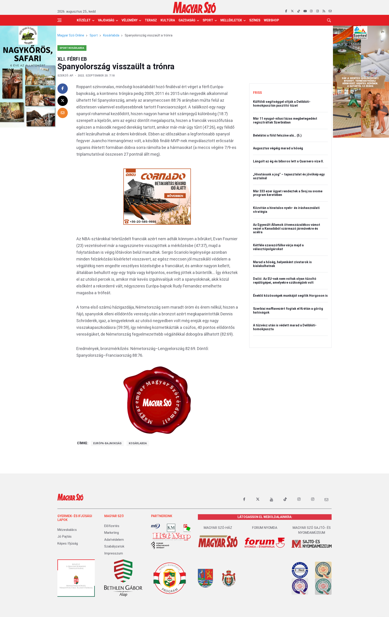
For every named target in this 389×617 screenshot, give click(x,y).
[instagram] (311, 11)
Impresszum (113, 553)
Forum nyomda (264, 528)
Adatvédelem (114, 540)
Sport (208, 20)
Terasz (151, 20)
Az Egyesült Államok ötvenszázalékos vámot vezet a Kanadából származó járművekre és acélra (286, 228)
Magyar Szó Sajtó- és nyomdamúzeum (312, 530)
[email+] (326, 499)
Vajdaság (106, 20)
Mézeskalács (67, 530)
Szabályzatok (114, 546)
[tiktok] (298, 11)
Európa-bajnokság (107, 443)
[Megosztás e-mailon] (62, 113)
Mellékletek (231, 20)
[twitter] (292, 11)
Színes (254, 20)
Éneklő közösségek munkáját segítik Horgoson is (290, 295)
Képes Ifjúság (67, 543)
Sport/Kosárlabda (72, 48)
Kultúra (168, 20)
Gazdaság (187, 20)
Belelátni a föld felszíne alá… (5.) (277, 135)
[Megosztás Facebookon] (62, 88)
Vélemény (130, 20)
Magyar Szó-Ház (218, 528)
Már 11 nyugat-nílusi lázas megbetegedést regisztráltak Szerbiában (285, 120)
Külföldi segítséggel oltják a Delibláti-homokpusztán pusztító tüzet (281, 103)
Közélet (84, 20)
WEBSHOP (271, 20)
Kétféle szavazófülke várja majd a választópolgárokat (278, 247)
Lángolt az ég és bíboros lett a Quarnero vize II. (288, 161)
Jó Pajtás (64, 536)
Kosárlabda (111, 35)
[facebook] (286, 11)
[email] (330, 11)
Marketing (111, 533)
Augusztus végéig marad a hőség (278, 148)
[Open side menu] (59, 20)
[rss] (323, 11)
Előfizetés (111, 526)
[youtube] (304, 11)
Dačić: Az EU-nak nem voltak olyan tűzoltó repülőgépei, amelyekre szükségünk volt (284, 280)
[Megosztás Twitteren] (62, 101)
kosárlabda (138, 443)
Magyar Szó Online (70, 35)
